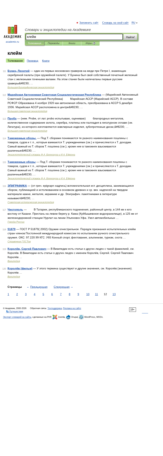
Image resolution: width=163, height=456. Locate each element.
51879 (12, 229)
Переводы (53, 43)
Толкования (34, 43)
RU (133, 22)
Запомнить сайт (89, 22)
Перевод (32, 60)
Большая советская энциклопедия (27, 111)
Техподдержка (55, 308)
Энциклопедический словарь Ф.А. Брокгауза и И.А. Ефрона (41, 154)
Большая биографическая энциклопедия (31, 87)
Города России (16, 222)
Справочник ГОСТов (19, 241)
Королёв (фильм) (20, 268)
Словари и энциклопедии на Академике (58, 30)
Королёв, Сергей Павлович (27, 248)
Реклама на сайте (72, 308)
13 (114, 294)
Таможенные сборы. (22, 138)
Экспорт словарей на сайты (17, 317)
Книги (72, 43)
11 (96, 294)
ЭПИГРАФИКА (17, 185)
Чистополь (15, 209)
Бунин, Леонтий (19, 70)
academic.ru (12, 41)
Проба (12, 118)
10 (87, 294)
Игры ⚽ (90, 43)
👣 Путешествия (14, 311)
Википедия (14, 261)
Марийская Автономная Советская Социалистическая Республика (54, 94)
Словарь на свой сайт (115, 22)
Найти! (130, 37)
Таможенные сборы (22, 161)
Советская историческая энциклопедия (31, 202)
